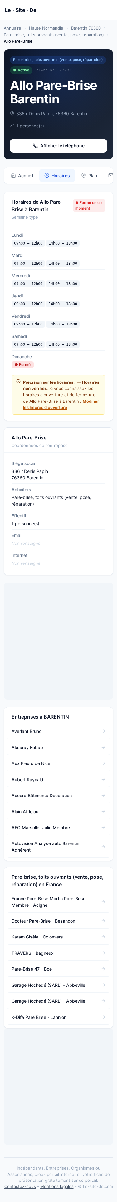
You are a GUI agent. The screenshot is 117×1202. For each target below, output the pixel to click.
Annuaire (12, 28)
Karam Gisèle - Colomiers (37, 936)
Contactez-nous (20, 1186)
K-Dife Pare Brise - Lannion (39, 1017)
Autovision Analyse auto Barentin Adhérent (45, 847)
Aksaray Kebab (27, 747)
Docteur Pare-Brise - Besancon (43, 921)
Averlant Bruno (26, 731)
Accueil (25, 175)
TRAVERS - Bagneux (33, 953)
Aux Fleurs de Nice (31, 763)
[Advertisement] (58, 641)
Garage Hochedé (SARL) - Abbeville (48, 985)
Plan (92, 175)
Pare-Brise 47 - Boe (32, 969)
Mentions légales (57, 1186)
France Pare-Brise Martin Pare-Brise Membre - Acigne (48, 902)
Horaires (60, 175)
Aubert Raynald (27, 779)
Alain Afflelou (25, 811)
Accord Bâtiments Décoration (42, 795)
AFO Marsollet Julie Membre (41, 827)
